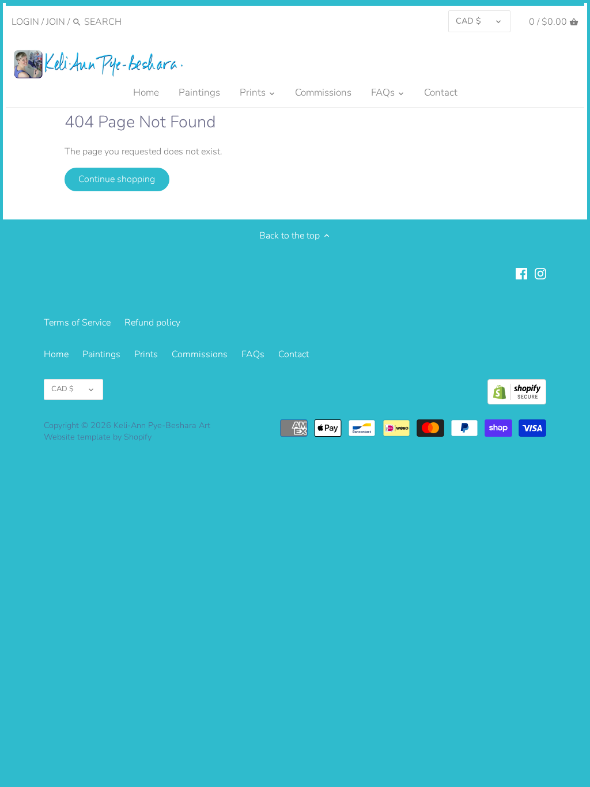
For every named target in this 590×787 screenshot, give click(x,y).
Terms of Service (77, 322)
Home (56, 354)
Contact (293, 354)
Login (25, 22)
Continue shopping (116, 179)
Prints (146, 354)
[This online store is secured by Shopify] (516, 391)
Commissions (200, 354)
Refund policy (152, 322)
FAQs (252, 354)
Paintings (101, 354)
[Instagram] (540, 273)
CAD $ (468, 21)
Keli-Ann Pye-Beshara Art (162, 425)
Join (55, 22)
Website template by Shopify (98, 436)
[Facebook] (521, 273)
